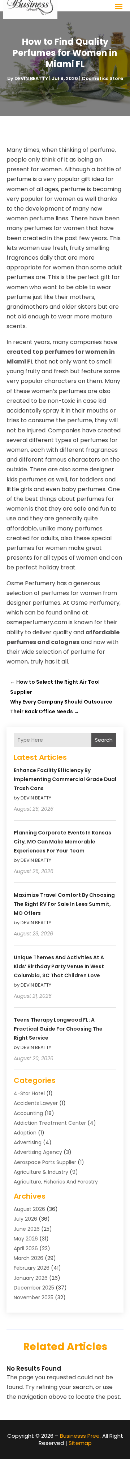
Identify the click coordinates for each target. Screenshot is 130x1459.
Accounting (28, 1113)
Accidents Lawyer (36, 1103)
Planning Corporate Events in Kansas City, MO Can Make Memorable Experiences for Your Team (62, 841)
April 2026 (26, 1248)
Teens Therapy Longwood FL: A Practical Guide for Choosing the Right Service (58, 1028)
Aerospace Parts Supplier (45, 1162)
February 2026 (31, 1267)
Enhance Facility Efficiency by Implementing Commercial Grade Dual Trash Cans (65, 779)
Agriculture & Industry (41, 1172)
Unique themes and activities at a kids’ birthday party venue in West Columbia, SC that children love (59, 966)
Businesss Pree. (80, 1436)
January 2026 (31, 1278)
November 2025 (33, 1297)
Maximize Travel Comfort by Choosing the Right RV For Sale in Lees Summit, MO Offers (64, 904)
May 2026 (26, 1238)
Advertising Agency (38, 1152)
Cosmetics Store (102, 78)
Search (104, 740)
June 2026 (27, 1229)
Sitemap (80, 1443)
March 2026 (28, 1258)
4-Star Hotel (29, 1093)
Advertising (28, 1142)
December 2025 (34, 1287)
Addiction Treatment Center (50, 1123)
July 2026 (25, 1218)
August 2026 (29, 1209)
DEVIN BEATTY (31, 78)
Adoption (25, 1132)
